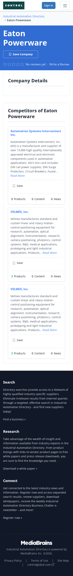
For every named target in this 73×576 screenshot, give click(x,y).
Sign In (48, 5)
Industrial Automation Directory (23, 16)
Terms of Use (39, 560)
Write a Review (59, 64)
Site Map (63, 560)
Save (20, 186)
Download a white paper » (20, 468)
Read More (18, 175)
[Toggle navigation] (65, 5)
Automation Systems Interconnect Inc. (36, 133)
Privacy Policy (13, 560)
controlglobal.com (39, 564)
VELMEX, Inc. (20, 212)
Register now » (12, 518)
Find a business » (14, 419)
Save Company (23, 54)
